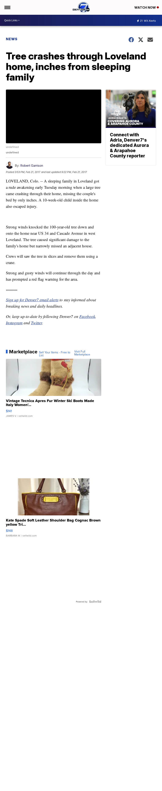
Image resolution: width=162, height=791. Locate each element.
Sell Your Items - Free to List (54, 354)
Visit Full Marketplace (82, 353)
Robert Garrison (31, 166)
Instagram (14, 322)
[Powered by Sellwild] (95, 601)
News (12, 39)
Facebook (87, 316)
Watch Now (145, 7)
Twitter (36, 322)
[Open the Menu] (7, 7)
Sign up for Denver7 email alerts (32, 299)
